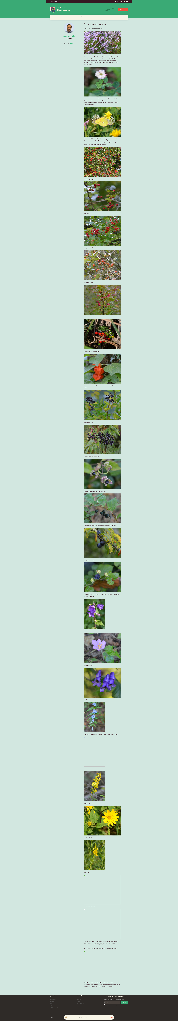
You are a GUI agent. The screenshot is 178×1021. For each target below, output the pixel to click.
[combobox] (54, 2)
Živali (82, 17)
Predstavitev (57, 17)
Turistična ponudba (108, 17)
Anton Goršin (69, 36)
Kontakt (79, 1001)
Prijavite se (122, 9)
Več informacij (86, 1017)
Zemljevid (69, 17)
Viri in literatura (80, 1003)
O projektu (79, 999)
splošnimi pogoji (115, 1005)
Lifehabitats (119, 1)
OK (112, 1017)
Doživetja (121, 17)
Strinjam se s (112, 1005)
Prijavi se (124, 1002)
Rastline (95, 17)
